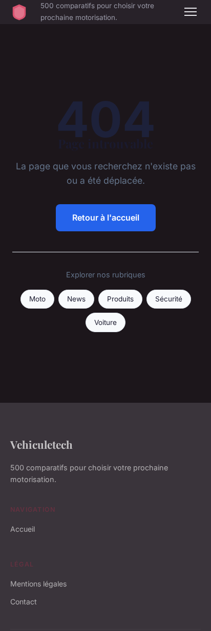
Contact (23, 601)
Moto (37, 299)
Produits (120, 299)
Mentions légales (38, 583)
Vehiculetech (41, 444)
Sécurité (168, 299)
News (76, 299)
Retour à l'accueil (105, 217)
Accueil (22, 529)
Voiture (105, 322)
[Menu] (190, 12)
